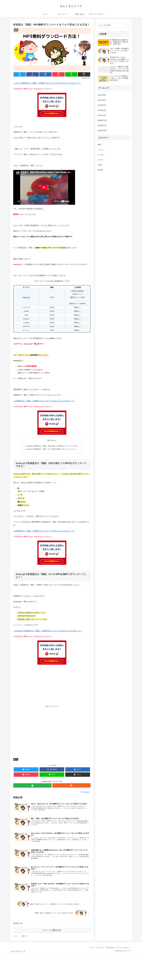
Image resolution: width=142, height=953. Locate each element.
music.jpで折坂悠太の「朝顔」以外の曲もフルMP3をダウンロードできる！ (53, 446)
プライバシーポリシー (123, 947)
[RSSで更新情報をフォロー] (71, 785)
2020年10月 (102, 130)
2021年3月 (102, 105)
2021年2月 (102, 110)
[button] (127, 25)
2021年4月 (102, 100)
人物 (99, 165)
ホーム (92, 947)
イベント (101, 150)
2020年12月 (102, 120)
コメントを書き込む (52, 930)
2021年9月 (102, 95)
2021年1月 (102, 115)
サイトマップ (100, 947)
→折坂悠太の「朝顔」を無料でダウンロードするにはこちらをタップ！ (44, 401)
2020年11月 (102, 125)
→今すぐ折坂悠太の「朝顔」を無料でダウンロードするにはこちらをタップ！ (47, 83)
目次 (49, 440)
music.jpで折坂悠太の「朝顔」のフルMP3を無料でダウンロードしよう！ (52, 449)
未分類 (100, 170)
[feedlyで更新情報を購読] (32, 785)
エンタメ (101, 155)
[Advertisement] (52, 686)
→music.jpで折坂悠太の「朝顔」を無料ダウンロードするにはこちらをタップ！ (47, 631)
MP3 (16, 759)
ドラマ (100, 160)
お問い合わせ (110, 947)
